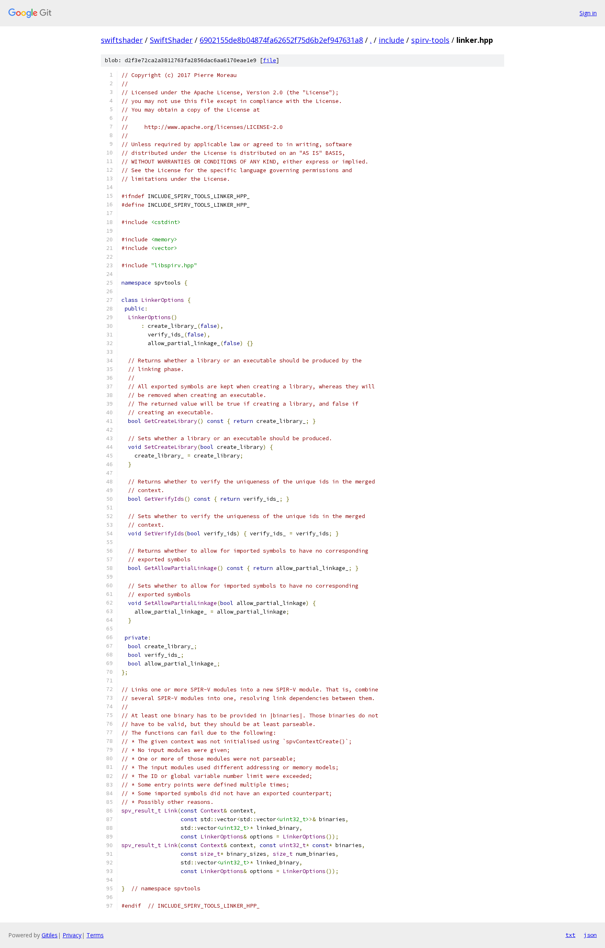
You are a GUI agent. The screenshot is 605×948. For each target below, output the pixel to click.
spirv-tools (430, 40)
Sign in (588, 13)
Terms (95, 935)
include (391, 40)
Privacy (72, 935)
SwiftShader (171, 40)
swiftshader (122, 40)
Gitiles (50, 935)
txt (570, 935)
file (269, 60)
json (590, 935)
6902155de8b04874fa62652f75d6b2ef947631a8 (281, 40)
